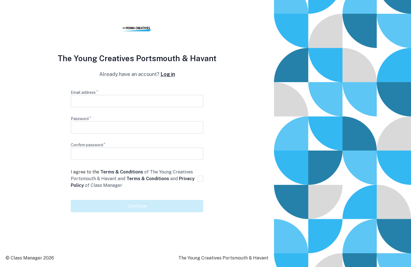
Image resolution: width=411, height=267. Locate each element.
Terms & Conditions (121, 172)
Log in (167, 74)
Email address (84, 92)
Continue (137, 206)
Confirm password (88, 144)
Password (81, 118)
